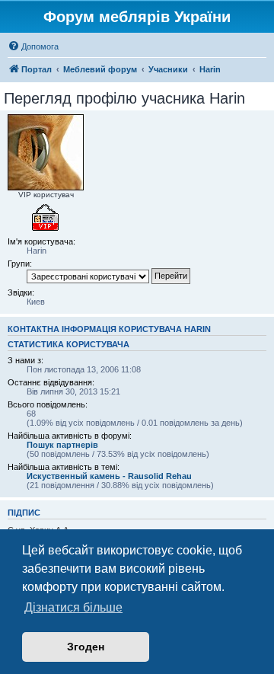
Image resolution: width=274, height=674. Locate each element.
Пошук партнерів (62, 444)
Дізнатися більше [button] (73, 607)
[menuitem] (33, 46)
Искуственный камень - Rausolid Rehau (109, 476)
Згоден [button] (85, 646)
